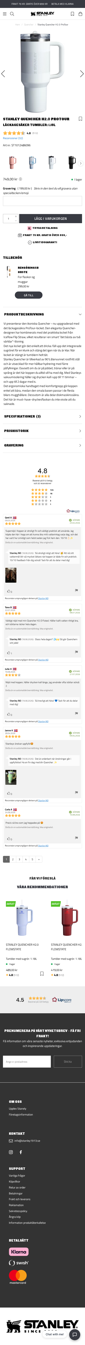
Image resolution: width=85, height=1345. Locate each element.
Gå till (29, 295)
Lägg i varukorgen (50, 218)
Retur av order (17, 1187)
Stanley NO (43, 598)
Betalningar (16, 1193)
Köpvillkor (14, 1181)
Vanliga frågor (17, 1176)
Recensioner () (13, 138)
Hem (17, 24)
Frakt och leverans (19, 1199)
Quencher (28, 24)
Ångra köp (15, 1217)
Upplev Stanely (17, 1109)
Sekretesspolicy (18, 1211)
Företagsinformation (21, 1115)
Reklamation (16, 1205)
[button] (42, 999)
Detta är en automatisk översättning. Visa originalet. (29, 542)
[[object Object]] (20, 179)
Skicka (68, 1061)
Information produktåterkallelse (27, 1223)
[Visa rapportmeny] (76, 591)
